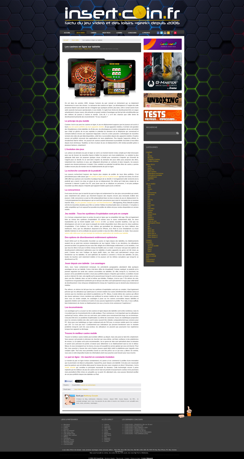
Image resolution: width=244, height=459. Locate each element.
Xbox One (151, 232)
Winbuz (66, 436)
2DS (149, 186)
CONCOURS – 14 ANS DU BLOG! (135, 430)
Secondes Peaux (69, 439)
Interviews (151, 194)
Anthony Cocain (91, 396)
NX (149, 196)
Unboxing (150, 261)
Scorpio (150, 210)
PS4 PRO (151, 205)
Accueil (67, 33)
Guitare (66, 427)
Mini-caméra (152, 172)
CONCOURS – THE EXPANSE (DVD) (136, 433)
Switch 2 (151, 218)
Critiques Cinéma (154, 159)
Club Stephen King (69, 433)
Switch (150, 216)
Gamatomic (67, 438)
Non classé (151, 256)
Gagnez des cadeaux (70, 435)
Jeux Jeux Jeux (68, 432)
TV (149, 180)
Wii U (149, 228)
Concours (132, 33)
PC (149, 198)
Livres (149, 240)
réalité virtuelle (70, 367)
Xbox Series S (152, 235)
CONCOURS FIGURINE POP (134, 426)
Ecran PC (151, 170)
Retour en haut (135, 458)
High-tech (150, 164)
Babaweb (150, 458)
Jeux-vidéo (75, 40)
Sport (149, 251)
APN (149, 166)
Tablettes (88, 49)
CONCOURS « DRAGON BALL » (135, 429)
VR (149, 225)
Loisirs (119, 33)
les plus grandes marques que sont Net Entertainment (93, 203)
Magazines (150, 254)
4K (149, 154)
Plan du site (119, 458)
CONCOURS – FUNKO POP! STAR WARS (138, 432)
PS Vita (150, 200)
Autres (150, 156)
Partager (67, 381)
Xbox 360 (151, 230)
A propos (146, 33)
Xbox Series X (152, 237)
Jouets (150, 247)
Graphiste (67, 426)
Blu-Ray (150, 158)
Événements (152, 193)
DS (149, 191)
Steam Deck (152, 214)
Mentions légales (110, 458)
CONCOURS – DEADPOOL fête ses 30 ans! (138, 424)
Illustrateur (67, 424)
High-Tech (106, 33)
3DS (149, 187)
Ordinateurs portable (155, 175)
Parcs (150, 249)
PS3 (149, 202)
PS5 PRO (151, 209)
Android (97, 222)
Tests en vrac (152, 221)
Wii (149, 226)
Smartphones (152, 177)
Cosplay (150, 244)
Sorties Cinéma (153, 161)
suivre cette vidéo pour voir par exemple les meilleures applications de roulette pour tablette (96, 233)
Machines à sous (69, 441)
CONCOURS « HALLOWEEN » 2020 (136, 427)
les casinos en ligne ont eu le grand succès (104, 177)
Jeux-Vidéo (80, 33)
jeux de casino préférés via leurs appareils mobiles (86, 127)
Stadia (150, 212)
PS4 (149, 203)
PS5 (149, 207)
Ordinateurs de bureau (155, 173)
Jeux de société (153, 246)
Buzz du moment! (69, 430)
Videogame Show (154, 223)
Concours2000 (68, 444)
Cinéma (93, 33)
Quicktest (150, 260)
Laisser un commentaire (88, 385)
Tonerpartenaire (68, 443)
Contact (106, 441)
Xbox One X (152, 234)
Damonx (66, 429)
